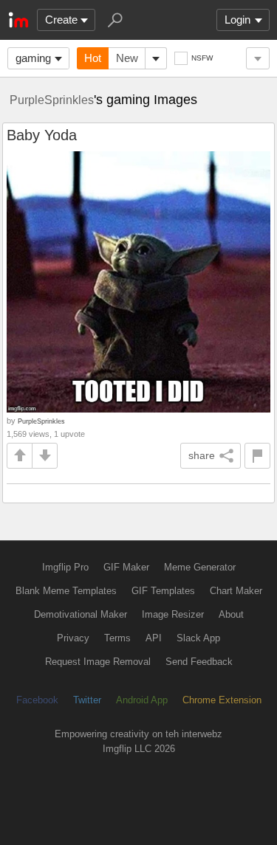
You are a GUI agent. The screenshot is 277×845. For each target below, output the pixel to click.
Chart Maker (236, 590)
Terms (117, 638)
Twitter (87, 700)
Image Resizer (173, 614)
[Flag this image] (257, 456)
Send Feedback (199, 661)
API (154, 638)
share (201, 455)
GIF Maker (126, 567)
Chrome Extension (221, 700)
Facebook (37, 700)
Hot (92, 58)
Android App (142, 700)
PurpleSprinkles (52, 99)
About (231, 614)
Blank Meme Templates (66, 590)
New (127, 58)
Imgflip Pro (65, 567)
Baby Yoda (42, 135)
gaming (33, 58)
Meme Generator (200, 567)
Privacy (73, 638)
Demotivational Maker (80, 614)
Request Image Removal (98, 661)
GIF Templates (163, 590)
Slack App (198, 638)
